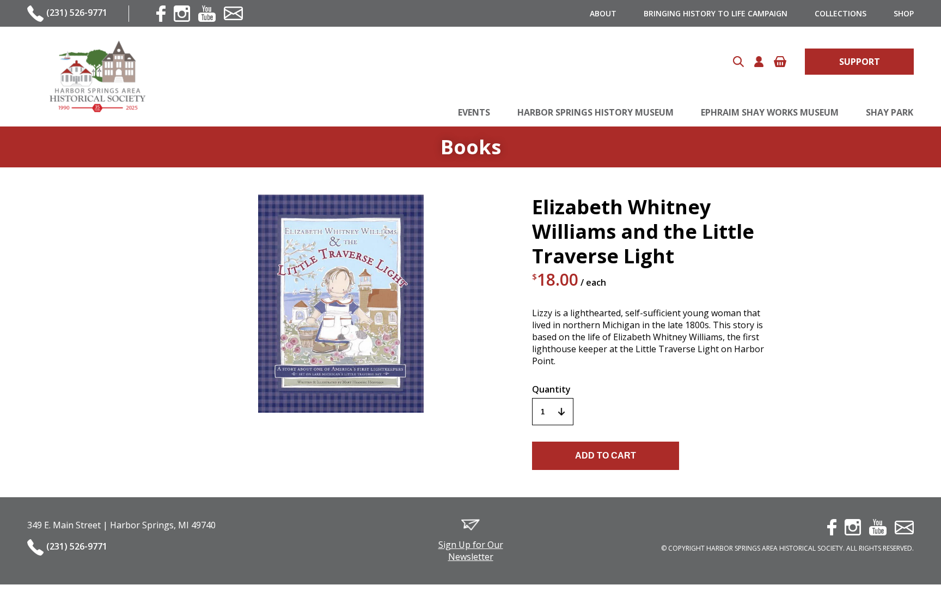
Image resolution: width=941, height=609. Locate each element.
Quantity (551, 389)
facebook (161, 13)
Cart (780, 61)
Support (859, 62)
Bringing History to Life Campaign (715, 13)
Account (758, 61)
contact (233, 13)
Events (474, 112)
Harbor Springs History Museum (595, 112)
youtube (207, 13)
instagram (182, 13)
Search (738, 61)
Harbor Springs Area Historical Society (97, 76)
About (603, 13)
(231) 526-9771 (76, 13)
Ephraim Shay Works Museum (770, 112)
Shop (904, 13)
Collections (840, 13)
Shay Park (889, 112)
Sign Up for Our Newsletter (470, 551)
